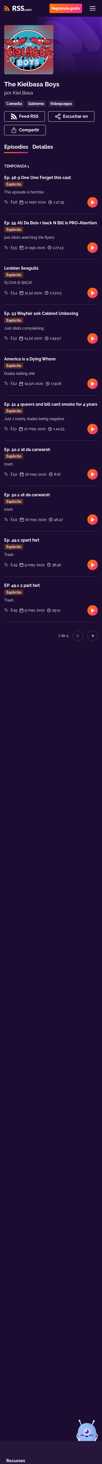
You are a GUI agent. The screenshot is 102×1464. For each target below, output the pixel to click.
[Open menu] (92, 8)
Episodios (16, 147)
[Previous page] (78, 636)
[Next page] (92, 636)
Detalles (42, 147)
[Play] (92, 202)
